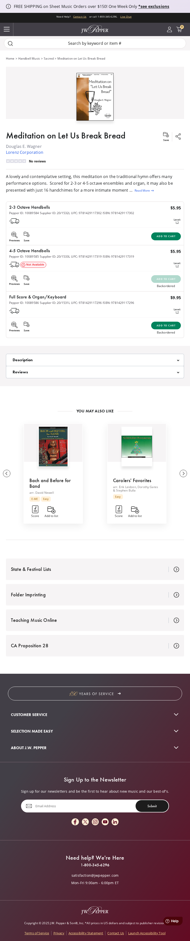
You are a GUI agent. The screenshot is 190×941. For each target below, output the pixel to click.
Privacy (58, 933)
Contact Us (80, 16)
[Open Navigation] (6, 29)
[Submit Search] (10, 43)
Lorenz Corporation (24, 152)
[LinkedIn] (115, 822)
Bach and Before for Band (50, 483)
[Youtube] (105, 822)
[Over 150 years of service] (95, 693)
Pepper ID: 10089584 (24, 213)
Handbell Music (29, 58)
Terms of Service (36, 933)
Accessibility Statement (86, 933)
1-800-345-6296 (95, 865)
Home (10, 58)
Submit (152, 806)
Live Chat (125, 16)
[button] (95, 96)
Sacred (49, 58)
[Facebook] (75, 822)
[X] (85, 822)
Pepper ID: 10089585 (24, 256)
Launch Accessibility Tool (147, 933)
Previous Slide (6, 473)
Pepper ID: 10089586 (24, 303)
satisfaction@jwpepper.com (95, 875)
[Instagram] (95, 822)
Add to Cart (166, 236)
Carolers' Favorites (132, 480)
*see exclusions (153, 6)
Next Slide (183, 473)
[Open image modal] (95, 99)
